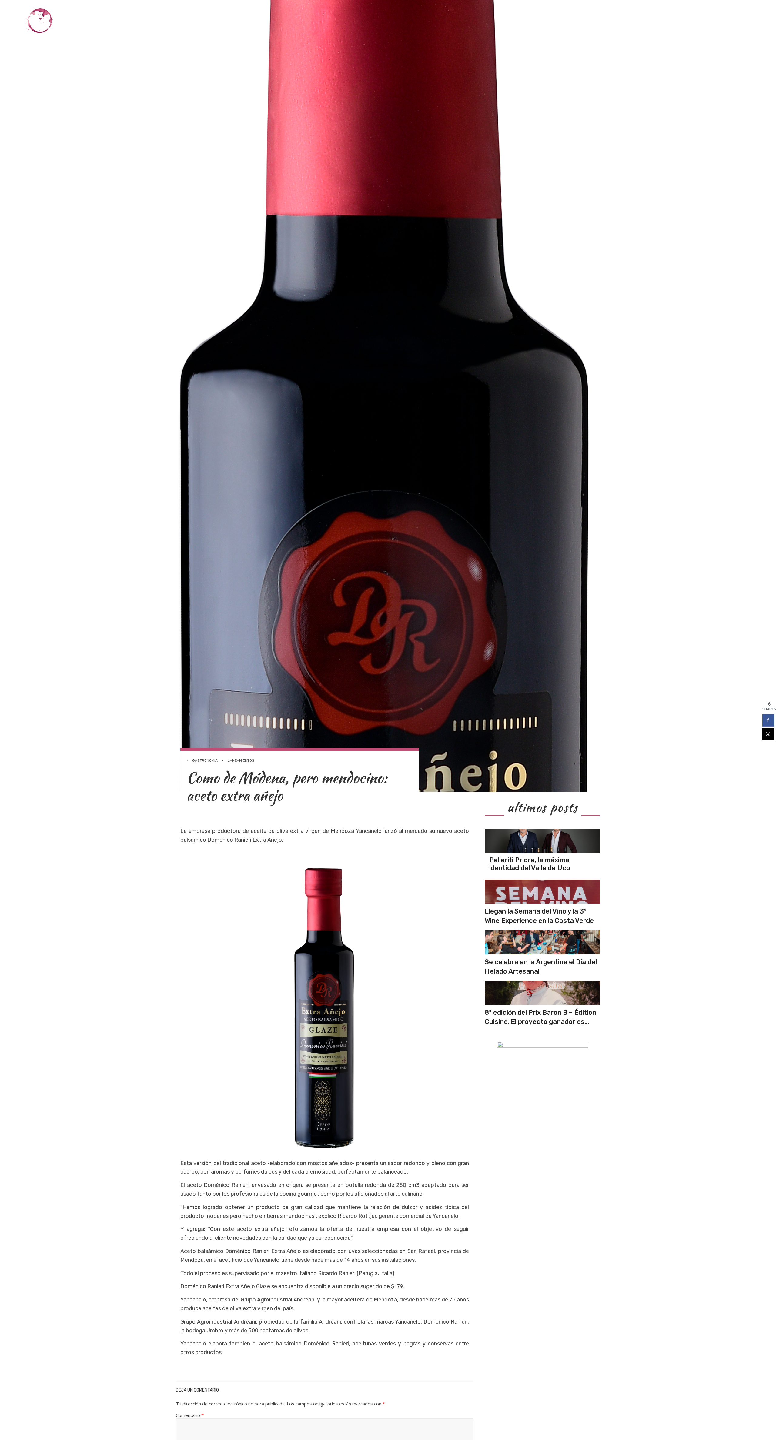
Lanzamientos (241, 760)
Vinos (564, 20)
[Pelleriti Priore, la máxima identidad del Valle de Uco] (542, 841)
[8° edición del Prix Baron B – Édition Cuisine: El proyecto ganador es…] (542, 993)
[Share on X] (768, 734)
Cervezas (671, 20)
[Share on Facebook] (768, 720)
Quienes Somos (735, 20)
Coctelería (636, 20)
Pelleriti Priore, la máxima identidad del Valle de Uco (529, 864)
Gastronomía (596, 20)
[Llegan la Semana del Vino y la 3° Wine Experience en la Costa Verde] (542, 892)
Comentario (190, 1415)
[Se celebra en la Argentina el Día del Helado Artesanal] (542, 942)
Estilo (700, 20)
